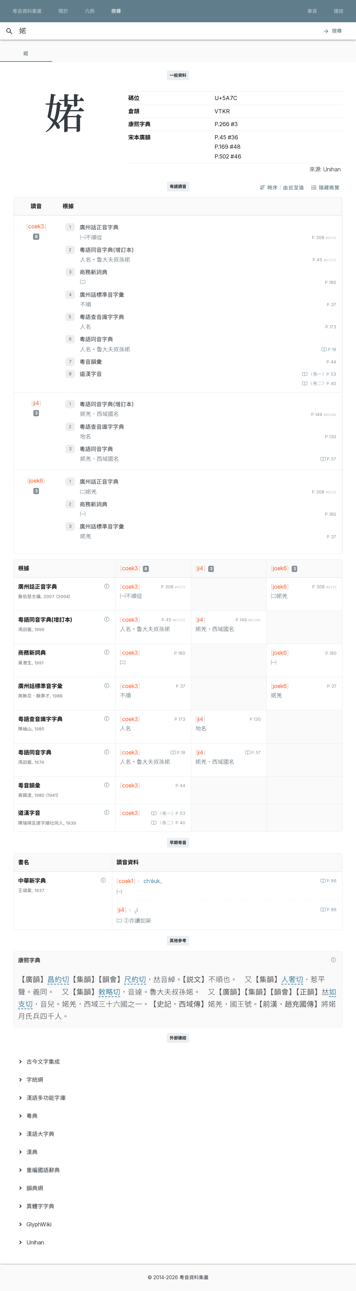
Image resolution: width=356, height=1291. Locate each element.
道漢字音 (91, 373)
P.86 (332, 880)
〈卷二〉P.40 (322, 383)
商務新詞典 (93, 272)
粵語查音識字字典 (102, 316)
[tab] (26, 53)
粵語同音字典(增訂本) (107, 249)
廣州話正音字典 (99, 227)
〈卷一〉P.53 (322, 374)
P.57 (331, 458)
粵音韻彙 (91, 361)
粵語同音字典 (96, 339)
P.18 (332, 349)
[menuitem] (178, 1061)
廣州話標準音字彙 (102, 294)
